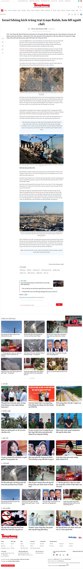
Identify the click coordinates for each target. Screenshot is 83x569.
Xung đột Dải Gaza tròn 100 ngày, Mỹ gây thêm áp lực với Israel (39, 291)
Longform (42, 541)
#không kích (36, 270)
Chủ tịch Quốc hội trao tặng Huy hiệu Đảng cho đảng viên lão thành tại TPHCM (41, 405)
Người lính (48, 10)
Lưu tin (2, 45)
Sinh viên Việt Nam (45, 1)
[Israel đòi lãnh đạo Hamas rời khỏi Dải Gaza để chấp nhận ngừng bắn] (58, 283)
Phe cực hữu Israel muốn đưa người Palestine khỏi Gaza (37, 288)
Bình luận (2, 49)
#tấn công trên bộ (46, 270)
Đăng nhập (22, 297)
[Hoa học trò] (80, 537)
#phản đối (39, 273)
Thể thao (42, 10)
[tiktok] (60, 555)
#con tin (46, 273)
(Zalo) (28, 553)
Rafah (60, 40)
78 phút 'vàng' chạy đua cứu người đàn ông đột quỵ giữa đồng (41, 528)
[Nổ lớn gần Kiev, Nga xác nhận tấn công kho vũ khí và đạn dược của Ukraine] (11, 345)
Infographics (53, 541)
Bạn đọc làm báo (9, 565)
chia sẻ (69, 14)
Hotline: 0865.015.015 (23, 1)
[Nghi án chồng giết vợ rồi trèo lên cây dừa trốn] (14, 421)
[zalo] (64, 555)
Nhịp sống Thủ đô (24, 548)
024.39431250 (6, 556)
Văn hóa (54, 10)
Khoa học (68, 10)
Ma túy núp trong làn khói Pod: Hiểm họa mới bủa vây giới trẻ (12, 528)
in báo (75, 14)
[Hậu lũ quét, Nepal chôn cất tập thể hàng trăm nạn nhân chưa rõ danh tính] (57, 327)
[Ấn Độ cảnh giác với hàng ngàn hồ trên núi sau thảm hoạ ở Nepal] (34, 327)
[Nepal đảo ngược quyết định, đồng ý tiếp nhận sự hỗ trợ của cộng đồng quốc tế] (34, 364)
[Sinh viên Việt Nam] (72, 537)
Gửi (59, 304)
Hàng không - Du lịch (5, 548)
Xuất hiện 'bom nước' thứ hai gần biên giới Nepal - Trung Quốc (11, 372)
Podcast (32, 541)
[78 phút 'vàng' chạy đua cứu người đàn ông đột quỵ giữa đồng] (41, 518)
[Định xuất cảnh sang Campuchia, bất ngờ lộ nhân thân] (69, 421)
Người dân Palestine (24, 49)
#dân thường (31, 273)
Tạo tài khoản (30, 297)
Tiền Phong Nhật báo (34, 1)
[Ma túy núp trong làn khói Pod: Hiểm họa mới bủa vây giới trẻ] (14, 518)
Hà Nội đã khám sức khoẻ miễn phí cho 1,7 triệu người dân (68, 528)
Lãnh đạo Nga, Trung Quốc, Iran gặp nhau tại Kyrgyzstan (56, 353)
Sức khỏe (24, 10)
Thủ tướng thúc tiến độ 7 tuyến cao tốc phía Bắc (68, 404)
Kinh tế (9, 10)
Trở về (2, 53)
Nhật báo (13, 541)
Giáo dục (63, 10)
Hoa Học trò (54, 1)
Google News (81, 14)
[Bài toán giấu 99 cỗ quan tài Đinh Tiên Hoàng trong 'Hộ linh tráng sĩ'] (41, 448)
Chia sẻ (2, 42)
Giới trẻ (32, 10)
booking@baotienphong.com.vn (26, 554)
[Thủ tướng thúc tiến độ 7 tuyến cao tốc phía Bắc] (69, 393)
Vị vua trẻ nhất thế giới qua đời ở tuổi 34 (57, 372)
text (72, 14)
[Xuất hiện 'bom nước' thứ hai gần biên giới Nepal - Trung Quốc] (11, 364)
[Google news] (68, 555)
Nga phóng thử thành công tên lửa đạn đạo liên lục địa (10, 335)
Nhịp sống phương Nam (35, 548)
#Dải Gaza (22, 270)
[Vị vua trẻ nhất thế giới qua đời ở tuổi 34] (57, 364)
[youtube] (81, 1)
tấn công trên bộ (37, 192)
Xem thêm (81, 10)
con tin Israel (33, 173)
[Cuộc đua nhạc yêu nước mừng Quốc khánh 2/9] (69, 448)
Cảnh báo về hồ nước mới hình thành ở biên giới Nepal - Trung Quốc (34, 353)
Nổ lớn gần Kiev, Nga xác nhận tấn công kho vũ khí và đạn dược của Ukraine (11, 354)
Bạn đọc (71, 545)
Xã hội (6, 10)
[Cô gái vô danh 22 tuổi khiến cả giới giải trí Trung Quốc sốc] (14, 448)
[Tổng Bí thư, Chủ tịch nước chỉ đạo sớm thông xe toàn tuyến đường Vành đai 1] (14, 393)
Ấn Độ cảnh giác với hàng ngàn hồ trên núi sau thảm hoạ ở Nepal (33, 335)
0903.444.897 (40, 553)
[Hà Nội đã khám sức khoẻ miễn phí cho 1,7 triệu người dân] (69, 518)
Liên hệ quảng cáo (23, 551)
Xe (51, 10)
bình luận (78, 14)
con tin (34, 178)
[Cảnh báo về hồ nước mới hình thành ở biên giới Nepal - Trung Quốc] (34, 345)
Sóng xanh (14, 10)
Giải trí (59, 10)
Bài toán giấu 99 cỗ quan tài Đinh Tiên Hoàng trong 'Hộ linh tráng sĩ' (41, 458)
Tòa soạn (61, 1)
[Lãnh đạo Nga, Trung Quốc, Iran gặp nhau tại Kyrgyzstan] (57, 345)
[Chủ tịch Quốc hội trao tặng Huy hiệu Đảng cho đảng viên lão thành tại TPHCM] (41, 393)
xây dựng (54, 116)
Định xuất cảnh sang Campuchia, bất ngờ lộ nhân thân (68, 431)
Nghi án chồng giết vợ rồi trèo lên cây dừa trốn (13, 431)
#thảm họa (23, 273)
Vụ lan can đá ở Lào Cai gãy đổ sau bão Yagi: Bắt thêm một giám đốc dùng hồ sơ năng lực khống (41, 432)
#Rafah (29, 270)
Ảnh (22, 541)
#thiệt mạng (56, 270)
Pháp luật (37, 10)
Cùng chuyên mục (8, 319)
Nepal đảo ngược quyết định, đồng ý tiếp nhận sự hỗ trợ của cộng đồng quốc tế (34, 373)
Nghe (2, 38)
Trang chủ (2, 10)
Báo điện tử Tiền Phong (41, 5)
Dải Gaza (32, 49)
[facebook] (79, 1)
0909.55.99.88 (23, 553)
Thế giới (28, 10)
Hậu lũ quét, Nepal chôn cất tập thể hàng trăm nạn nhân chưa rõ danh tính (56, 336)
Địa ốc (19, 10)
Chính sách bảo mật (78, 551)
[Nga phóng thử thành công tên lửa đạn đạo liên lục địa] (11, 327)
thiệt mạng (37, 113)
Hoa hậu (73, 10)
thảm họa (46, 102)
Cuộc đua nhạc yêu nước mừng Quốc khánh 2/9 (67, 458)
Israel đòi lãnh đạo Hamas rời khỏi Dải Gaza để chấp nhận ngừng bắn (35, 283)
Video (77, 10)
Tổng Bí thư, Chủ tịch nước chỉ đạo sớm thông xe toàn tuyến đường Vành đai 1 (13, 405)
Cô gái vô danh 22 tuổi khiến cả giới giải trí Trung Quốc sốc (14, 458)
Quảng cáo (67, 1)
